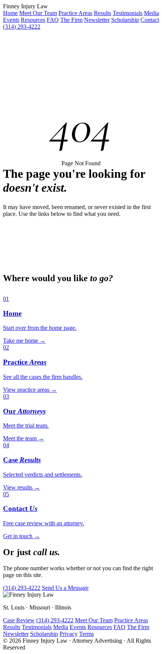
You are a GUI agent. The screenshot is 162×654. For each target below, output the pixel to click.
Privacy (69, 634)
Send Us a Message (65, 588)
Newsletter (97, 20)
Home (10, 13)
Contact (150, 20)
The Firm (71, 20)
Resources (33, 20)
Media (151, 13)
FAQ (53, 20)
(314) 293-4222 (21, 26)
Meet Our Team (38, 13)
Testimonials (127, 13)
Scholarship (125, 20)
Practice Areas (75, 13)
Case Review (19, 620)
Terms (86, 634)
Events (11, 20)
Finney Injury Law (25, 6)
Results (102, 13)
